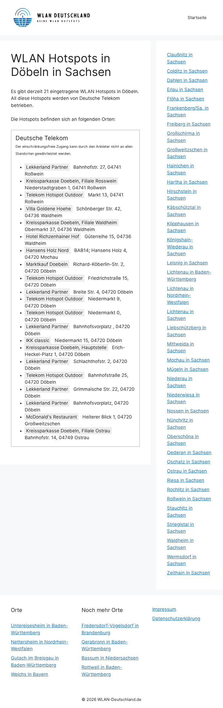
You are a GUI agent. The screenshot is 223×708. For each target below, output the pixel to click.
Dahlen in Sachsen (187, 80)
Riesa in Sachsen (185, 480)
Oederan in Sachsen (189, 452)
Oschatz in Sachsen (188, 461)
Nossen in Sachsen (188, 411)
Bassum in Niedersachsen (110, 658)
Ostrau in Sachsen (187, 471)
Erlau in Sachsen (185, 89)
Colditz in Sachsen (187, 71)
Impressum (164, 609)
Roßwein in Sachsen (189, 498)
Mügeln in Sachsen (187, 369)
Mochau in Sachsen (188, 360)
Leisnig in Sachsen (187, 263)
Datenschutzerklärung (176, 618)
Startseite (197, 17)
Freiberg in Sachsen (188, 124)
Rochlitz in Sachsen (188, 489)
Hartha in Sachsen (187, 182)
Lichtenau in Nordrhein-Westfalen (180, 295)
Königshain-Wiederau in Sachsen (180, 246)
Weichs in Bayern (29, 674)
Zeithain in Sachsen (188, 572)
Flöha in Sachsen (185, 98)
